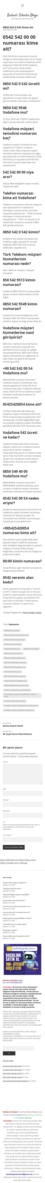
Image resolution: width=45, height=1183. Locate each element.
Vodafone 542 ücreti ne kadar (14, 701)
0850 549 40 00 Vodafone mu (14, 667)
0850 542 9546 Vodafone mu (14, 658)
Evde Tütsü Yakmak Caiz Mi (12, 1073)
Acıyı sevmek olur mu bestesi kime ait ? (16, 912)
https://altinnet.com (9, 860)
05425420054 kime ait (12, 649)
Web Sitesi (6, 811)
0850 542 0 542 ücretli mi (13, 653)
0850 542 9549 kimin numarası (15, 663)
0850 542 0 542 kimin (31, 649)
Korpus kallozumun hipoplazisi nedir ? (16, 936)
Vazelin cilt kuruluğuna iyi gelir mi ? (15, 883)
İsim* (5, 789)
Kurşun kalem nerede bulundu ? (14, 900)
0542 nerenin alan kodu (12, 644)
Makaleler (14, 624)
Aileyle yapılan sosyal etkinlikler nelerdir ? (17, 918)
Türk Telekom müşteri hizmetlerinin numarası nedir (20, 695)
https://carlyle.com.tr (9, 863)
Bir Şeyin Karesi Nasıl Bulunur (17, 734)
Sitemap (23, 863)
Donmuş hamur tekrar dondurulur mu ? (17, 906)
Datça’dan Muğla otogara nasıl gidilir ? (16, 895)
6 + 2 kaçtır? (7, 835)
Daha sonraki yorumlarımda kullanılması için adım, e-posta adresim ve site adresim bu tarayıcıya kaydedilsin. (21, 827)
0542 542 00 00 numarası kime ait (16, 635)
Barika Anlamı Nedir (13, 725)
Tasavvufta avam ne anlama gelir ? (15, 924)
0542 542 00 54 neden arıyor (14, 640)
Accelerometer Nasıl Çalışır (12, 1066)
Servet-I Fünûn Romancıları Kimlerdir (15, 1081)
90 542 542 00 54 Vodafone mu (15, 681)
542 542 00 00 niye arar (12, 672)
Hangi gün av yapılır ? (10, 930)
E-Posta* (6, 800)
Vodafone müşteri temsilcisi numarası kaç (19, 710)
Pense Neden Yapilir (32, 612)
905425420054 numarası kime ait (16, 685)
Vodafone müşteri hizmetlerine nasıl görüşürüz (21, 706)
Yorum (5, 762)
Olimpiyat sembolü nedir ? (12, 889)
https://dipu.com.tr (27, 860)
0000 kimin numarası (11, 631)
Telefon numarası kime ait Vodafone (17, 690)
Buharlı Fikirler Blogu (22, 15)
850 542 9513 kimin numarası (14, 676)
